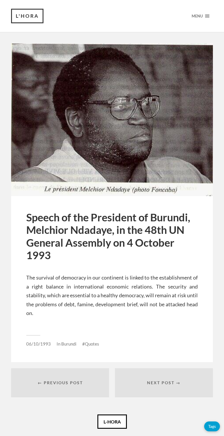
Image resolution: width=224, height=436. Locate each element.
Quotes (92, 343)
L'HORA (27, 16)
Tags (212, 426)
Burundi (68, 343)
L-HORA (112, 421)
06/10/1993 (38, 343)
